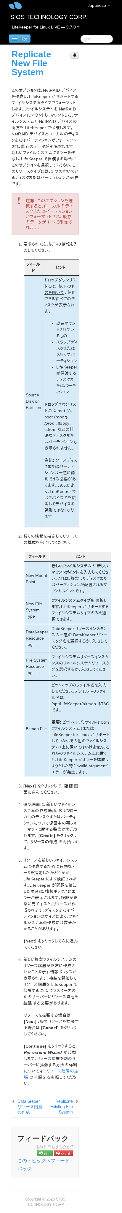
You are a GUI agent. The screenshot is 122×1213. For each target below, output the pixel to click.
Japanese (97, 5)
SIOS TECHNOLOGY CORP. (48, 17)
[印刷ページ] (74, 55)
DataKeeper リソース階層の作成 (29, 1106)
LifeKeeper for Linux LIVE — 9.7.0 (44, 27)
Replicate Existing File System (61, 1106)
